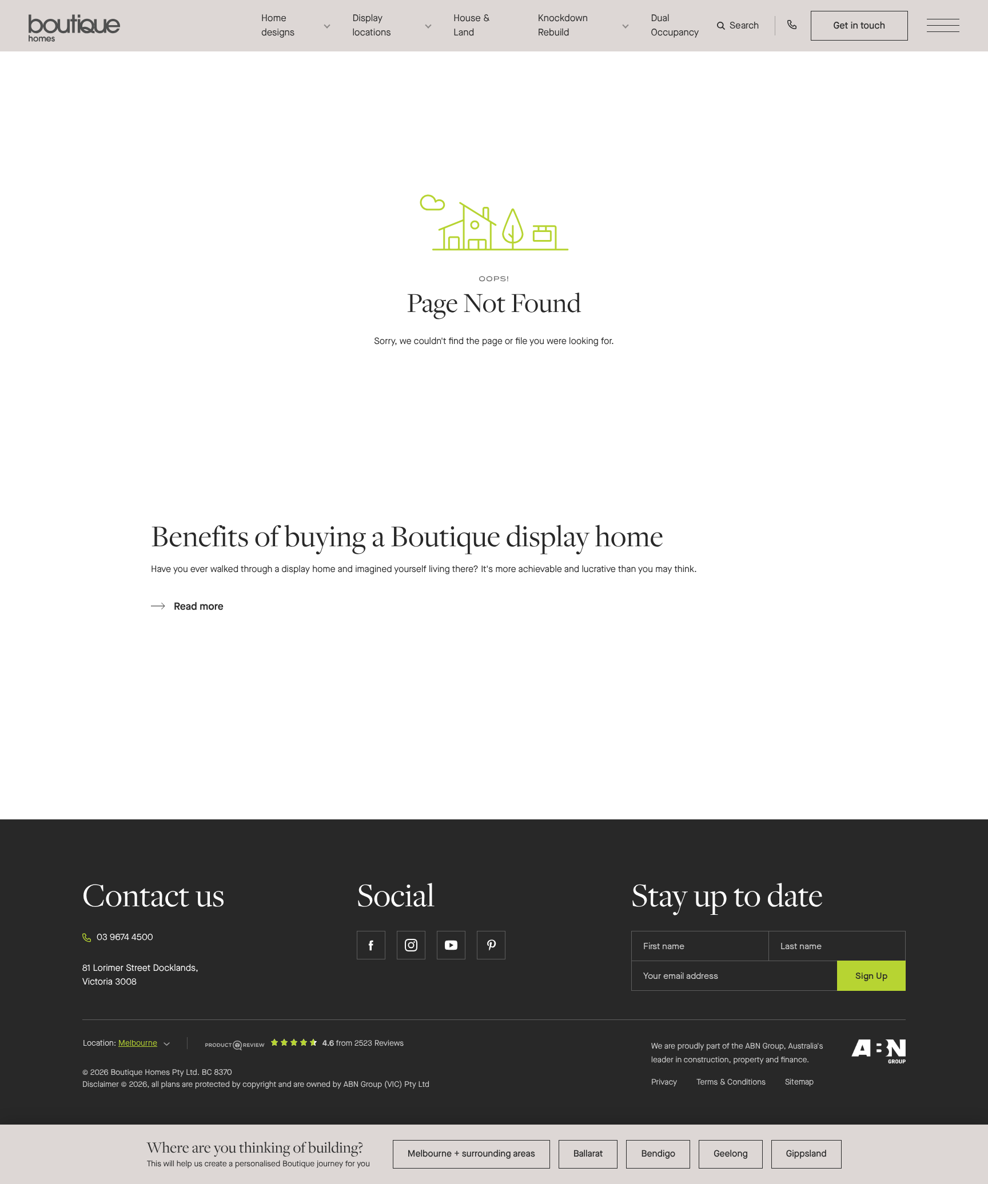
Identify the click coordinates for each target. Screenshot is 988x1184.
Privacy (664, 1082)
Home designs (277, 25)
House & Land (471, 25)
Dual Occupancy (675, 25)
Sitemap (799, 1082)
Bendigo (658, 1154)
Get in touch (859, 25)
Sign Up (871, 976)
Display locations (371, 25)
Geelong (731, 1154)
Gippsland (806, 1154)
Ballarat (588, 1154)
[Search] (740, 25)
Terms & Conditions (731, 1082)
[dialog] (494, 1154)
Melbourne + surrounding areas (471, 1154)
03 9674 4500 (125, 937)
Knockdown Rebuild (563, 25)
